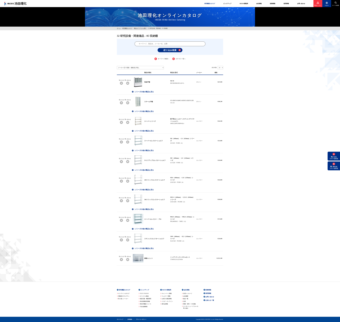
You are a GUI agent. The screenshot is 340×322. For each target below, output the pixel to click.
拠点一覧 (185, 298)
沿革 (184, 301)
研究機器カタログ (209, 3)
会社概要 (185, 296)
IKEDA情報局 (244, 3)
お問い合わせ (301, 3)
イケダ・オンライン (167, 301)
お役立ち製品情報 (167, 298)
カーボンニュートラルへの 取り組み (190, 307)
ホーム (119, 28)
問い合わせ (128, 80)
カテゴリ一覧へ (181, 59)
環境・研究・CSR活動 (189, 304)
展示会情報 (165, 304)
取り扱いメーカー (123, 298)
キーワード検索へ (163, 59)
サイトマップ (120, 319)
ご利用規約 (129, 319)
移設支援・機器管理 (145, 298)
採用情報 (286, 3)
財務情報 (272, 3)
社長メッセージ (187, 293)
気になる (121, 80)
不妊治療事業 (143, 306)
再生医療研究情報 (145, 301)
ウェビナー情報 (166, 296)
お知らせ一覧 (210, 300)
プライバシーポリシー (141, 319)
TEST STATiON (144, 293)
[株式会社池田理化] (15, 3)
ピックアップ (227, 3)
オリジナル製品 (144, 296)
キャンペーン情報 (167, 293)
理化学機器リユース (145, 304)
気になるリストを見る (334, 157)
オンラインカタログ (123, 293)
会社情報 (259, 3)
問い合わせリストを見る (334, 167)
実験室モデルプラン (123, 296)
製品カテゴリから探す (140, 28)
